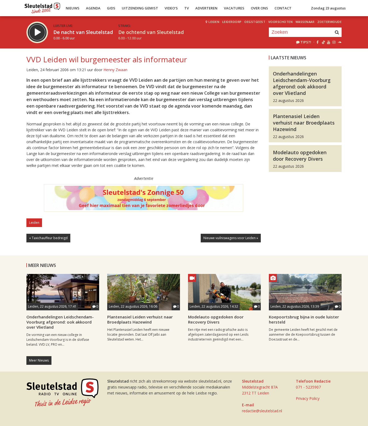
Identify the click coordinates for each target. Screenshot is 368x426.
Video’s (171, 8)
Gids (111, 8)
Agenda (93, 8)
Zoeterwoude (329, 22)
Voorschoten (280, 22)
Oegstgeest (254, 22)
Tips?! (305, 42)
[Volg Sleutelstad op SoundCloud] (339, 42)
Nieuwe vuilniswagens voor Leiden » (230, 238)
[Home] (42, 6)
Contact (283, 8)
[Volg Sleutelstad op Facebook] (317, 42)
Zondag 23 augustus (328, 8)
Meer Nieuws (39, 360)
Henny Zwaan (115, 69)
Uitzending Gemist (140, 8)
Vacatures (234, 8)
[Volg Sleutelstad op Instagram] (334, 42)
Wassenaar (305, 22)
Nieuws (72, 8)
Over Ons (259, 8)
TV (186, 8)
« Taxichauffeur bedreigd (48, 238)
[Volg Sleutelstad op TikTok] (323, 42)
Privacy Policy (308, 398)
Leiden (214, 22)
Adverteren (206, 8)
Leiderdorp (232, 22)
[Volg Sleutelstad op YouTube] (328, 42)
